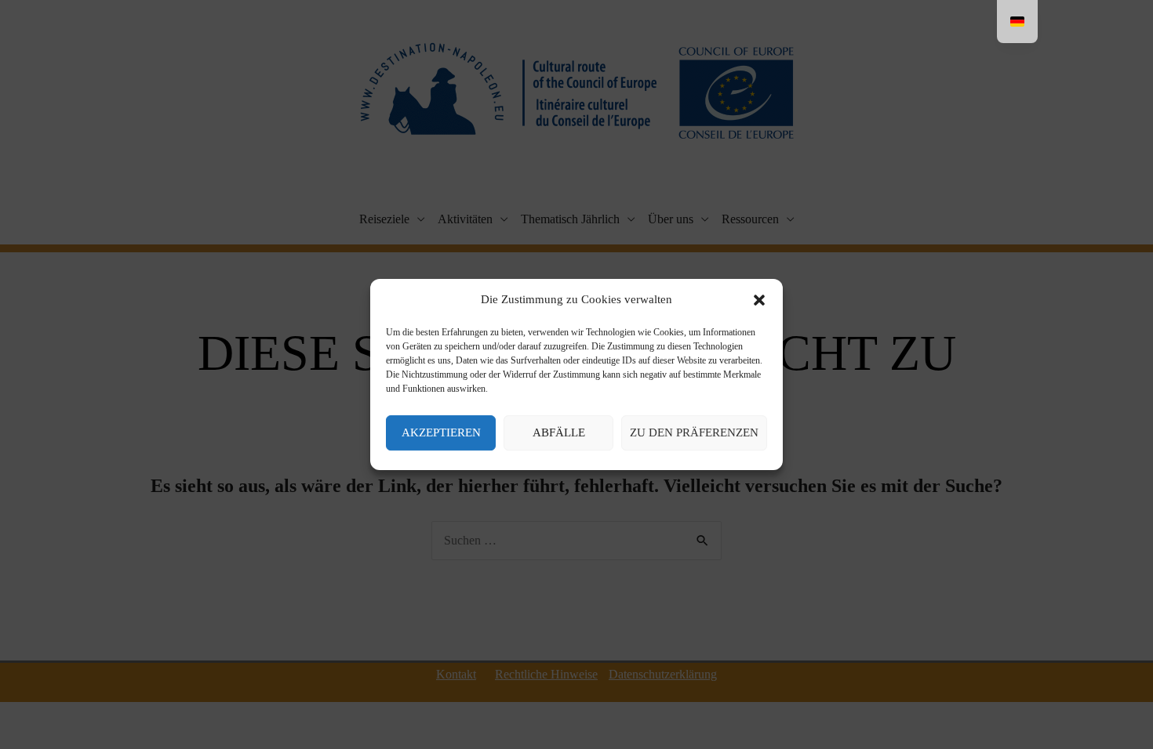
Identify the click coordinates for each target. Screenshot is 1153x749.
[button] (759, 300)
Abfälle (559, 432)
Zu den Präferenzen (694, 432)
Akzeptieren (441, 432)
